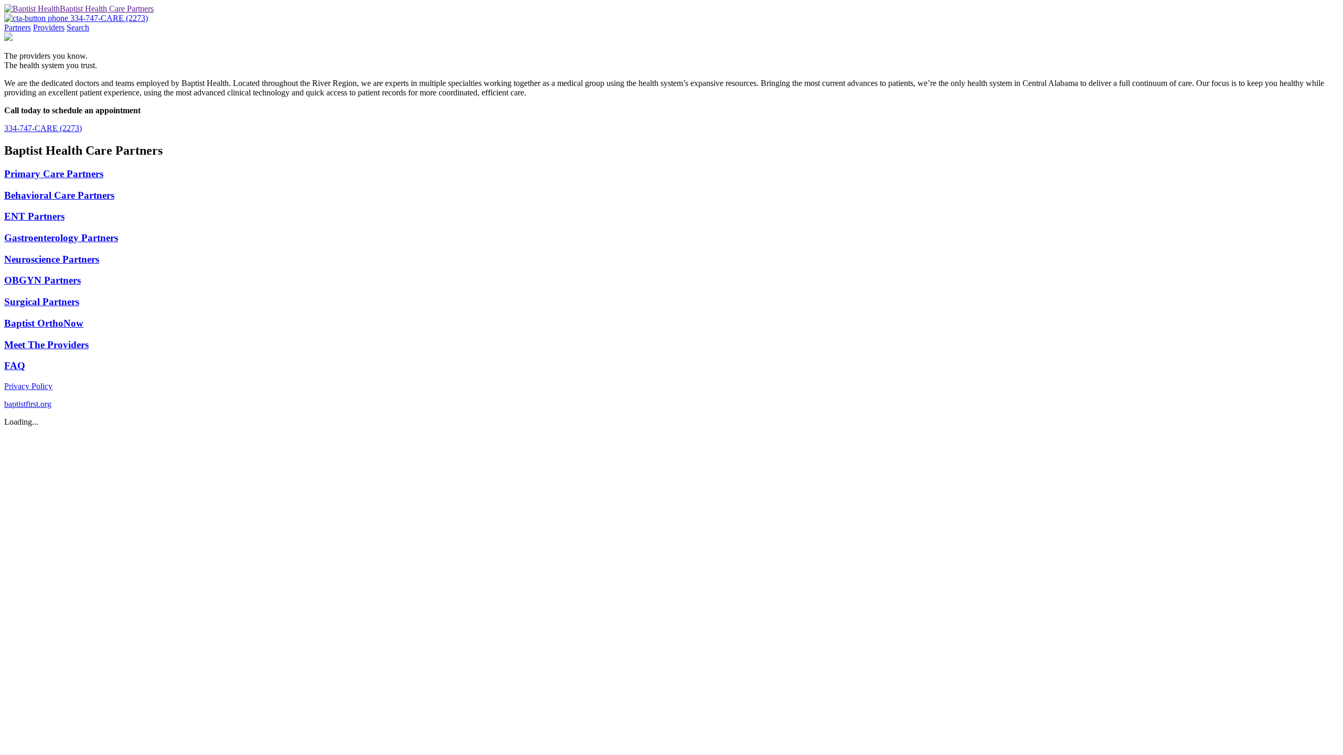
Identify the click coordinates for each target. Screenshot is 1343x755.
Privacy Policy (28, 386)
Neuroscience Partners (51, 259)
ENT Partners (34, 216)
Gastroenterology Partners (61, 237)
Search (78, 27)
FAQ (14, 365)
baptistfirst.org (27, 404)
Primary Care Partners (53, 173)
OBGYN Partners (42, 280)
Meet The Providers (46, 344)
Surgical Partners (41, 301)
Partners (17, 27)
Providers (49, 27)
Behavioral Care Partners (59, 195)
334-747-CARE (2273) (43, 128)
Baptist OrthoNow (43, 323)
